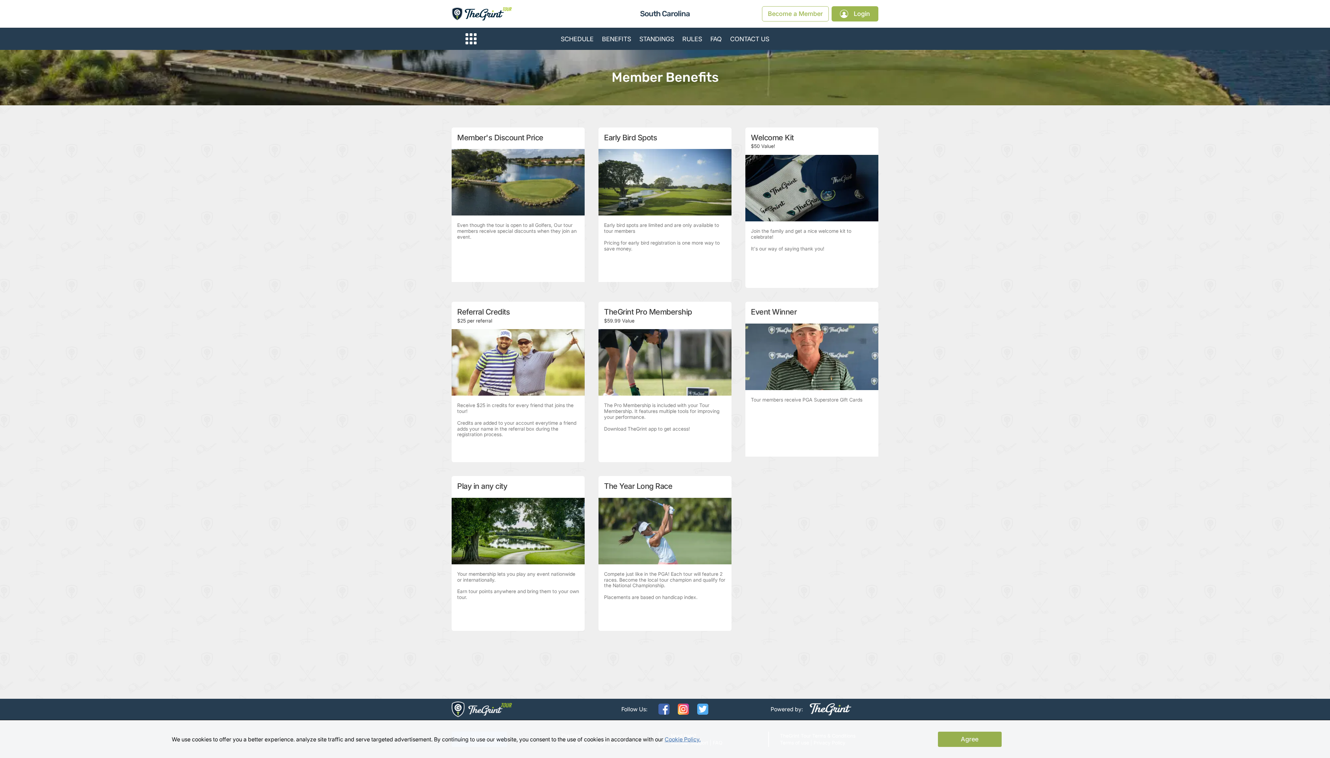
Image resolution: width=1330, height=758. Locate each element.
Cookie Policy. (683, 739)
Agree (969, 739)
